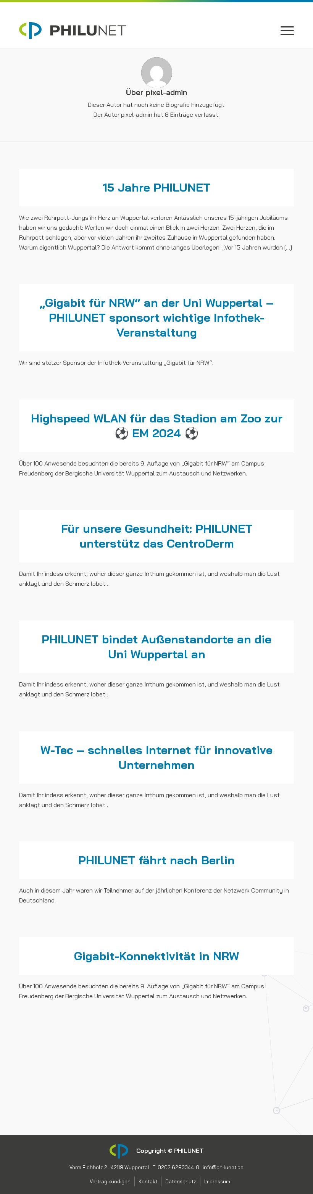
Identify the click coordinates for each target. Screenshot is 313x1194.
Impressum (34, 1106)
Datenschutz (37, 1092)
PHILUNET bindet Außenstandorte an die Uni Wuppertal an (156, 646)
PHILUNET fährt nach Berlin (156, 860)
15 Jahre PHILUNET (156, 187)
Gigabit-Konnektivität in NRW (156, 956)
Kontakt (30, 1079)
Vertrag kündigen (42, 1066)
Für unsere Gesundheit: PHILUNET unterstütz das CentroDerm (156, 536)
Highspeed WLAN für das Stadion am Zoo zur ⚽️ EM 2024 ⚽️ (156, 425)
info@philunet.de (223, 1167)
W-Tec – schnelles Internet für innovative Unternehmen (156, 757)
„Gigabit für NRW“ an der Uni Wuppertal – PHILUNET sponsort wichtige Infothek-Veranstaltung (157, 317)
